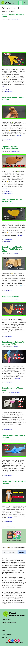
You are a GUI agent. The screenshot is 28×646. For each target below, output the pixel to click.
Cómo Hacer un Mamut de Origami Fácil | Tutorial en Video (12, 249)
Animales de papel (8, 89)
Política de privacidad (7, 634)
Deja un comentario (8, 91)
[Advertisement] (14, 36)
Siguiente (12, 527)
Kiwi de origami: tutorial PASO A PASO (12, 200)
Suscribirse (21, 552)
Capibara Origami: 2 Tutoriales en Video (10, 148)
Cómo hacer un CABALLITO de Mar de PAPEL (13, 343)
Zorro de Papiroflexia (10, 297)
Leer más (5, 86)
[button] (20, 3)
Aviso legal (4, 637)
